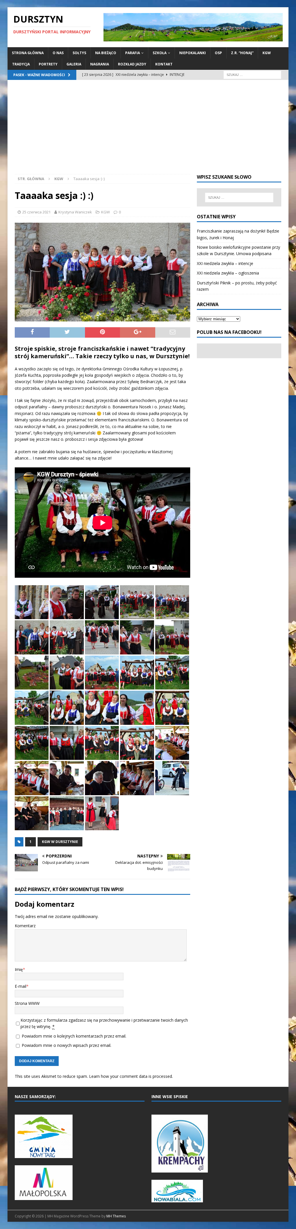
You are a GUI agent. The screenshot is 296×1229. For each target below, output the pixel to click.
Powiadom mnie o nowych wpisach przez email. (66, 1045)
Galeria (73, 64)
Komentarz (25, 925)
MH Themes (116, 1216)
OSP (218, 52)
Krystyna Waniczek (75, 212)
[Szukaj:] (252, 74)
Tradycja (21, 64)
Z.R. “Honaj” (242, 52)
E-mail (20, 986)
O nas (58, 52)
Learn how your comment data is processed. (131, 1076)
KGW (266, 52)
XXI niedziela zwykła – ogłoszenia (228, 273)
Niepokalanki (192, 52)
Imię (19, 969)
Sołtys (79, 52)
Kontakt (164, 64)
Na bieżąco (105, 52)
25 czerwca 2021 (36, 212)
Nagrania (99, 64)
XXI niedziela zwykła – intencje (225, 263)
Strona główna (28, 52)
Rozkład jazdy (132, 64)
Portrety (48, 64)
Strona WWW (27, 1003)
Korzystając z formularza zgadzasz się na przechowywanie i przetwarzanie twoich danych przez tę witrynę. (104, 1023)
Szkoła (159, 52)
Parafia (132, 52)
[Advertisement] (148, 130)
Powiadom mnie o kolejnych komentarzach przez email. (74, 1036)
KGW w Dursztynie (60, 841)
